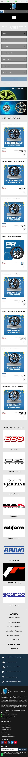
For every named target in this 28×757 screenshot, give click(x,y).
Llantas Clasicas (14, 622)
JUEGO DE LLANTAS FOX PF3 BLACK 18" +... (11, 348)
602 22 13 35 (11, 1)
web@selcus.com (6, 718)
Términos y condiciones (6, 727)
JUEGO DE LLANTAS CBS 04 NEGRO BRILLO (11, 236)
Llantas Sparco (14, 605)
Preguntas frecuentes (6, 725)
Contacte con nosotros (6, 729)
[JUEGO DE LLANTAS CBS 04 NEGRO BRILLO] (14, 249)
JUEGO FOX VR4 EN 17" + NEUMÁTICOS (10, 199)
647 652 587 (19, 1)
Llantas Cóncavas (14, 618)
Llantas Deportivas (14, 627)
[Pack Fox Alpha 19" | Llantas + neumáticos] (14, 174)
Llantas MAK (14, 516)
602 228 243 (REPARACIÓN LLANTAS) (9, 714)
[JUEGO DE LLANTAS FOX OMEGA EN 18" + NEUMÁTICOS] (14, 137)
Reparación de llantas (6, 732)
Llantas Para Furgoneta (14, 631)
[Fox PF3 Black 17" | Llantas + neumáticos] (14, 399)
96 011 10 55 (5, 712)
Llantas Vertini (14, 494)
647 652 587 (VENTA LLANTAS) (8, 716)
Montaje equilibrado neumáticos (8, 736)
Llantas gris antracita (14, 635)
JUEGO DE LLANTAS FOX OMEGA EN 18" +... (11, 124)
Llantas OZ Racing (14, 472)
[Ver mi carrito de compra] (26, 1)
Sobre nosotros (5, 724)
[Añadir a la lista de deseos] (24, 155)
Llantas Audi (14, 649)
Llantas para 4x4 (14, 644)
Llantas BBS (14, 449)
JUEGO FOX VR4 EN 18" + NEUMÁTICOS (10, 273)
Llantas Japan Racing (14, 583)
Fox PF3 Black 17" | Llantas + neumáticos (12, 386)
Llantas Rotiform (14, 538)
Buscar (13, 79)
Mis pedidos (4, 731)
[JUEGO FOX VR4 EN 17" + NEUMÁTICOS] (14, 212)
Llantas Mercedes (14, 640)
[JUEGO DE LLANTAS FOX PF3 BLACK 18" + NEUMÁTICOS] (14, 362)
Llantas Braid (14, 560)
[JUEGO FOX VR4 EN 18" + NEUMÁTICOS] (14, 287)
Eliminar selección (6, 84)
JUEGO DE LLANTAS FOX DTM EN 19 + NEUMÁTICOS (13, 311)
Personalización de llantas (7, 734)
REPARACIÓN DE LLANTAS (7, 102)
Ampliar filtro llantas (20, 84)
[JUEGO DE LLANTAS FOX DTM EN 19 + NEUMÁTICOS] (14, 324)
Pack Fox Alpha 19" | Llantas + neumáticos (13, 161)
